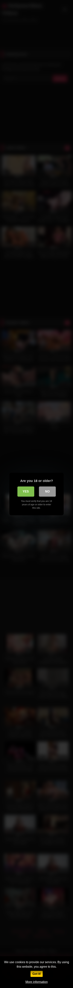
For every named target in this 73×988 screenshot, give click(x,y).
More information (36, 981)
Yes (26, 491)
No (47, 491)
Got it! (36, 973)
